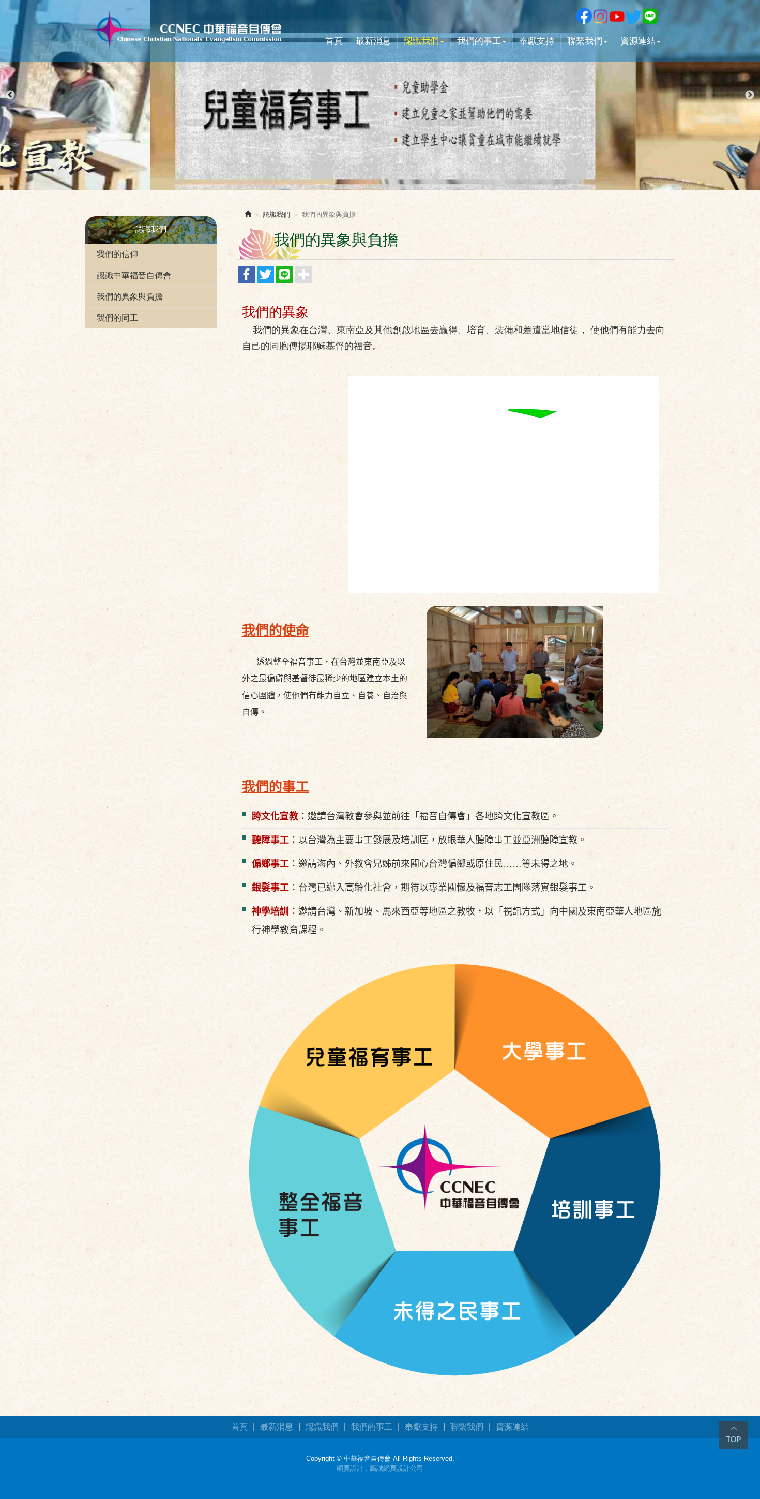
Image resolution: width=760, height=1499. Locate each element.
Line (650, 16)
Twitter (633, 16)
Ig (600, 16)
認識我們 (276, 214)
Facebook (583, 16)
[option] (380, 95)
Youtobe (617, 16)
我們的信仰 (117, 254)
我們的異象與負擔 (130, 296)
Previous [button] (10, 95)
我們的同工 (117, 317)
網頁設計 (350, 1468)
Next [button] (749, 95)
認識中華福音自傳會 (134, 275)
